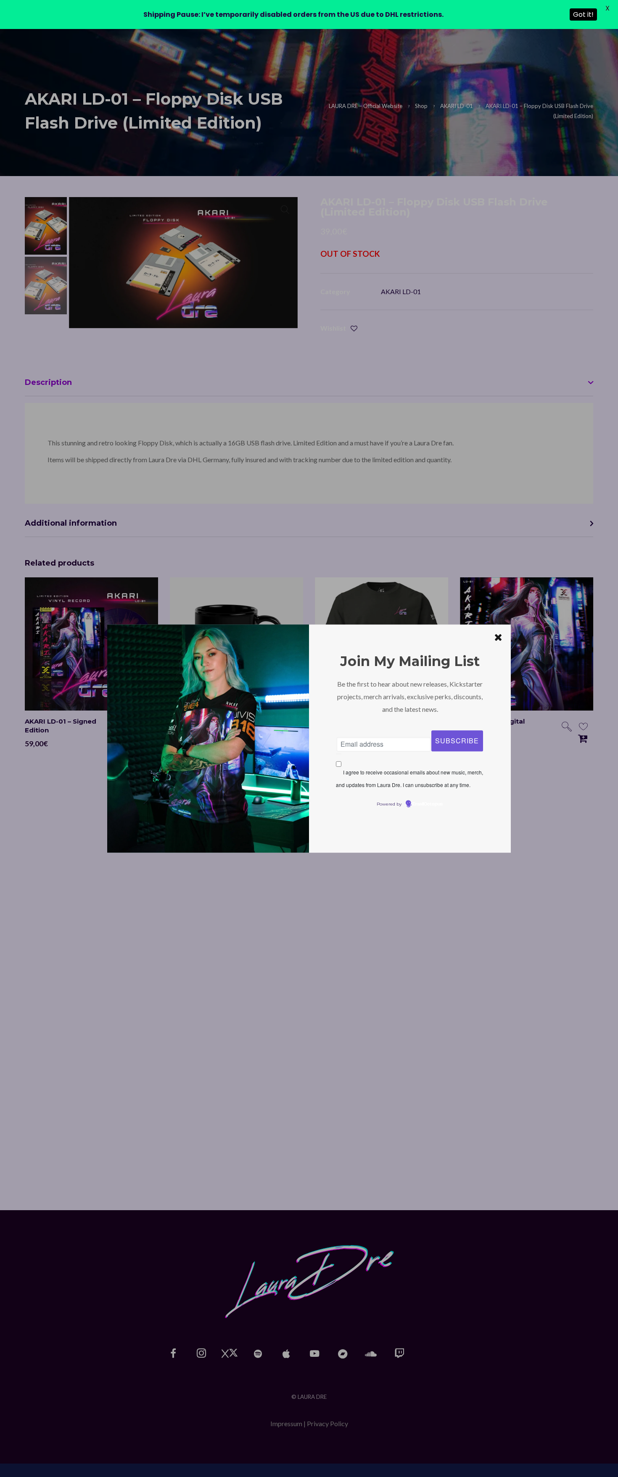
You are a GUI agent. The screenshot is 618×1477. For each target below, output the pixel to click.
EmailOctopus (427, 804)
